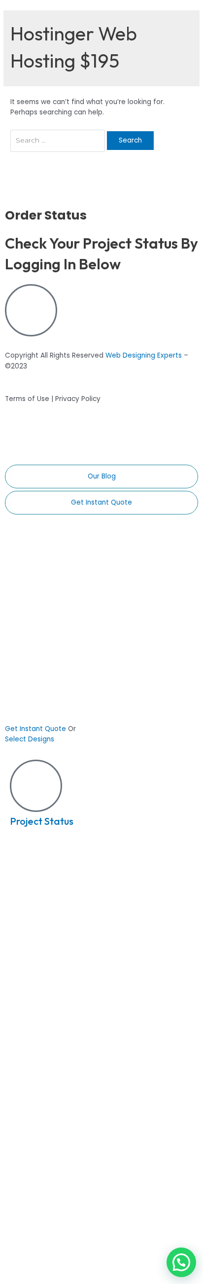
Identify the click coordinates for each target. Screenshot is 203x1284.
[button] (181, 1262)
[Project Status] (36, 786)
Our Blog (102, 476)
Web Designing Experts (143, 355)
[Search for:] (58, 140)
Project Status (41, 821)
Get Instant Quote (101, 502)
